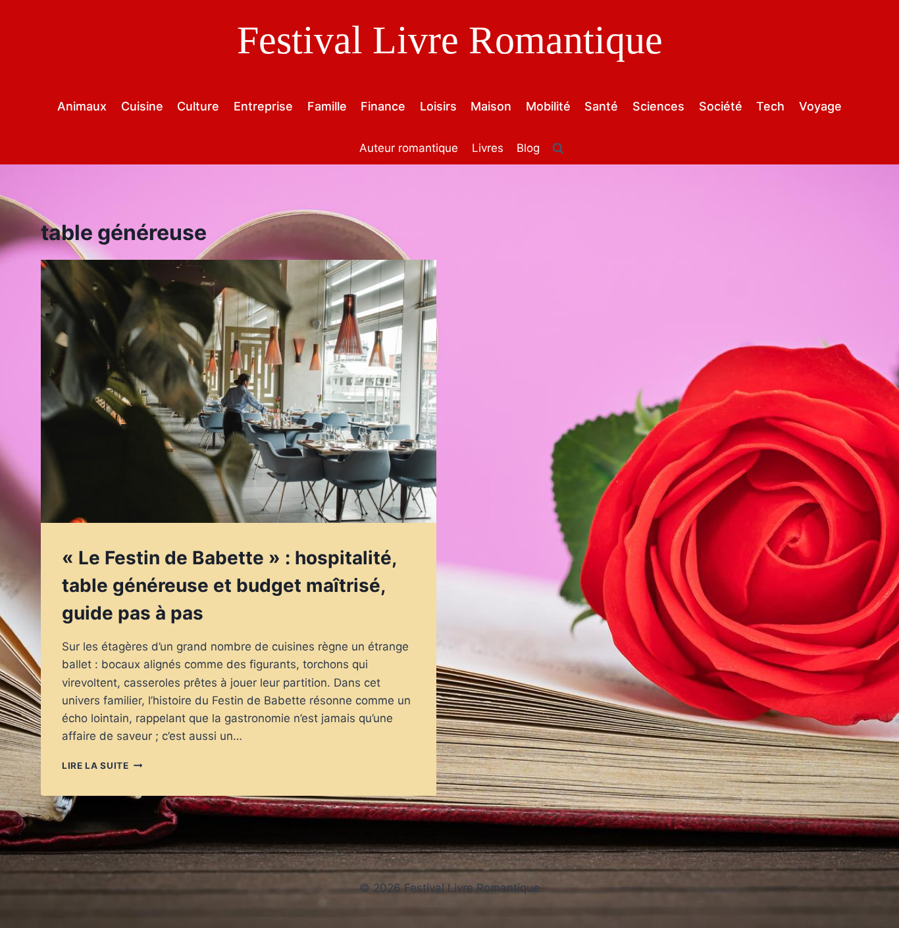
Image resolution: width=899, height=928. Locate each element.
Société (720, 106)
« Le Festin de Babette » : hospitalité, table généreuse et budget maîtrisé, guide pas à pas (229, 585)
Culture (198, 106)
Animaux (82, 106)
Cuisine (142, 106)
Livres (487, 148)
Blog (528, 148)
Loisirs (438, 106)
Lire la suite (102, 765)
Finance (383, 106)
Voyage (820, 106)
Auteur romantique (408, 148)
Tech (770, 106)
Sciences (658, 106)
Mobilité (548, 106)
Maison (491, 106)
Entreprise (263, 106)
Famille (327, 106)
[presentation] (238, 392)
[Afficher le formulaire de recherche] (558, 148)
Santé (601, 106)
